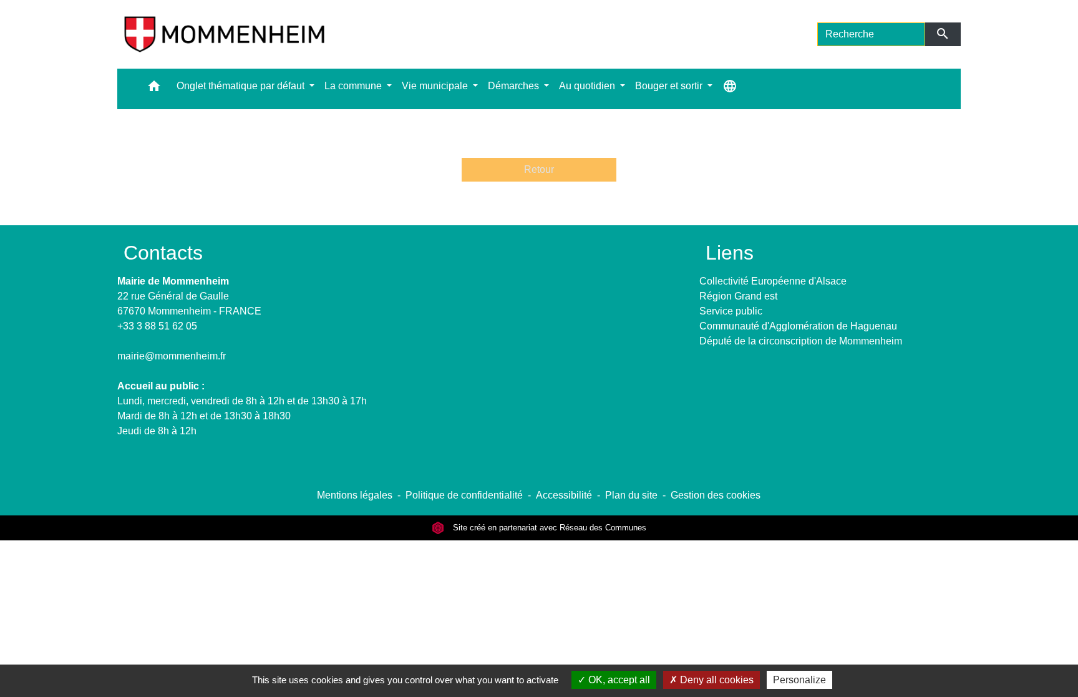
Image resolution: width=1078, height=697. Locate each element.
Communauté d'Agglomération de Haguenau (798, 326)
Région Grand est (738, 296)
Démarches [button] (514, 85)
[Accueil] (224, 34)
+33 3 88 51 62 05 (157, 326)
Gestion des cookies (715, 495)
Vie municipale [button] (436, 85)
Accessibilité (564, 495)
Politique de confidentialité (464, 495)
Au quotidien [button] (588, 85)
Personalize (799, 680)
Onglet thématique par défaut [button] (242, 85)
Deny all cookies (715, 680)
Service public (730, 311)
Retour (539, 169)
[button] (154, 89)
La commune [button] (354, 85)
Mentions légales (354, 495)
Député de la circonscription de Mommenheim (800, 341)
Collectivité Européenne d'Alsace (773, 281)
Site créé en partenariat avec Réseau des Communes (548, 527)
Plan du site (631, 495)
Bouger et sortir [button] (670, 85)
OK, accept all (618, 680)
